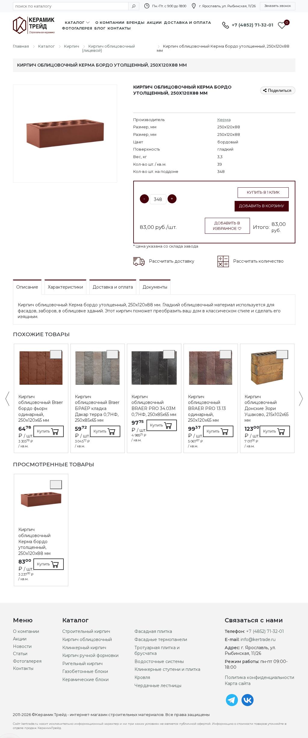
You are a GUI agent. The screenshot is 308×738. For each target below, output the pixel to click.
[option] (41, 398)
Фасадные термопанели (160, 639)
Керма (224, 119)
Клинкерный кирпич (84, 647)
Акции (154, 22)
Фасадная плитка (153, 631)
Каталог (75, 22)
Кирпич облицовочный (87, 639)
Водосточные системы (159, 661)
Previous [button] (10, 399)
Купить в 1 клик (263, 192)
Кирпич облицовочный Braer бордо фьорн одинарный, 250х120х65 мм (40, 408)
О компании (110, 22)
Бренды (136, 22)
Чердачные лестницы (157, 685)
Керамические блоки (85, 679)
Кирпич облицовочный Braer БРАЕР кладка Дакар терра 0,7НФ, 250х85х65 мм (97, 408)
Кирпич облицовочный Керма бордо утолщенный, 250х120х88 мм (34, 541)
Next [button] (297, 399)
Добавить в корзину (261, 206)
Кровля (142, 677)
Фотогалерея (77, 28)
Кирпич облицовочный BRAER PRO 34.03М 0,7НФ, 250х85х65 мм (153, 405)
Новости (22, 646)
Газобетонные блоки (85, 671)
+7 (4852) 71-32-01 (252, 25)
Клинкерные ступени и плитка (167, 669)
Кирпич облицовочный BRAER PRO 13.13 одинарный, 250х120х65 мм (207, 408)
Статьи (20, 653)
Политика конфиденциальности (259, 677)
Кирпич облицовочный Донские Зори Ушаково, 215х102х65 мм (266, 408)
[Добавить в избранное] (56, 354)
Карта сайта (238, 683)
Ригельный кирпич (82, 663)
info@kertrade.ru (258, 639)
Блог (100, 28)
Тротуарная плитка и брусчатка (157, 650)
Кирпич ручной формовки (90, 655)
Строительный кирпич (86, 631)
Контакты (119, 28)
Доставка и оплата (187, 22)
